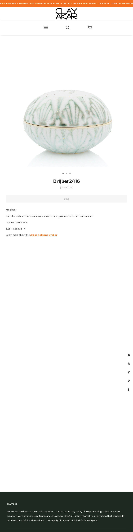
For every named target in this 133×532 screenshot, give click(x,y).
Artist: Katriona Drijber (43, 234)
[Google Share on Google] (129, 372)
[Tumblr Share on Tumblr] (129, 389)
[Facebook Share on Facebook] (129, 355)
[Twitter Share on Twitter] (129, 381)
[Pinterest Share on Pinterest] (129, 363)
